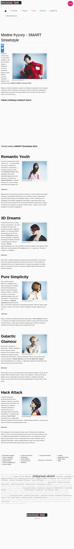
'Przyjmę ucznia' (46, 501)
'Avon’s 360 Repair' (37, 480)
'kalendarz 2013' (58, 491)
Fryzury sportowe (7, 459)
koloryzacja (9, 488)
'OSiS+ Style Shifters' (13, 497)
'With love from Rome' (19, 490)
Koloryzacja (24, 457)
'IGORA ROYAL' (59, 488)
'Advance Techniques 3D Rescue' (20, 480)
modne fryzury (11, 499)
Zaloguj (70, 3)
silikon (57, 490)
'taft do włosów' (57, 493)
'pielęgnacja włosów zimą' (26, 478)
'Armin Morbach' (26, 499)
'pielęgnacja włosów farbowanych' (53, 499)
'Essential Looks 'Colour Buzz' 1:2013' (39, 482)
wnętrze (45, 474)
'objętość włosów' (65, 493)
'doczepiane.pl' (4, 491)
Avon (58, 478)
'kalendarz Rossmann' (44, 491)
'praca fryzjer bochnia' (25, 501)
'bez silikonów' (49, 490)
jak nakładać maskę (17, 488)
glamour (37, 474)
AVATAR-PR (37, 518)
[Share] (24, 51)
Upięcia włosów (6, 460)
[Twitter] (24, 48)
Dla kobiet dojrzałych (8, 455)
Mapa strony (61, 459)
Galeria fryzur (11, 16)
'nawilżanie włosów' (62, 480)
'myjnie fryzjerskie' (60, 474)
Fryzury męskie (6, 464)
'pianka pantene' (30, 484)
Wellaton (54, 486)
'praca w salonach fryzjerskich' (25, 474)
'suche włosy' (48, 480)
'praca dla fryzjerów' (13, 474)
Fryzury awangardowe (8, 462)
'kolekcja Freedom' (64, 490)
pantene (49, 484)
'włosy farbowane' (66, 499)
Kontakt (60, 455)
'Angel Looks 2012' (67, 497)
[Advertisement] (34, 25)
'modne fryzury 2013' (57, 484)
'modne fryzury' (38, 493)
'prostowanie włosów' (16, 495)
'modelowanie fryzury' (40, 497)
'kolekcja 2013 (10, 490)
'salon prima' (8, 482)
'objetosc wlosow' (5, 495)
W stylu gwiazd (25, 459)
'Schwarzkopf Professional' (24, 482)
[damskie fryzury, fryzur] (5, 10)
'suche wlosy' (54, 480)
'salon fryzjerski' (8, 476)
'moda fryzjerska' (29, 490)
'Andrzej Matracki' (32, 486)
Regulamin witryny (63, 457)
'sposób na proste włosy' (32, 495)
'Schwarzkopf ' (42, 499)
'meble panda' (14, 482)
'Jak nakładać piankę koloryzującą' (44, 486)
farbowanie (49, 488)
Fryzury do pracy (26, 460)
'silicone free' (40, 490)
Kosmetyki (53, 11)
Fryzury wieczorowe (26, 455)
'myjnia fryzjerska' (52, 474)
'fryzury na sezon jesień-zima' (27, 493)
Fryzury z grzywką (7, 457)
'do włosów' (59, 476)
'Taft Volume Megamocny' (47, 493)
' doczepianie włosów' (24, 491)
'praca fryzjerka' (22, 503)
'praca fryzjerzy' (4, 474)
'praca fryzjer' (5, 501)
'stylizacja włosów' (27, 497)
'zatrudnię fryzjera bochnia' (36, 501)
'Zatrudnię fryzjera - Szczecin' (11, 503)
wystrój (41, 474)
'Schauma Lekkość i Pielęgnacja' (45, 478)
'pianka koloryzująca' (61, 486)
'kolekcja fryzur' (16, 493)
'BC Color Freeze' (35, 499)
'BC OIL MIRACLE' (26, 476)
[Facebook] (24, 45)
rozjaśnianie (41, 488)
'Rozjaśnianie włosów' (29, 488)
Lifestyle (43, 11)
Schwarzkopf (4, 499)
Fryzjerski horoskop (45, 455)
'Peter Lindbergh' (18, 499)
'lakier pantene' (41, 484)
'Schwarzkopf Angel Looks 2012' (55, 497)
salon (33, 474)
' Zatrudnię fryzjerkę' (14, 501)
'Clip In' (10, 491)
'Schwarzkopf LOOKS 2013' (21, 486)
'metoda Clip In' (15, 491)
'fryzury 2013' (52, 482)
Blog (59, 460)
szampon (16, 476)
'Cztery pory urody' (34, 491)
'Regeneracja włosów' (17, 484)
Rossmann (51, 491)
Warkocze (24, 462)
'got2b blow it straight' (47, 495)
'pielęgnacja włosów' (43, 476)
